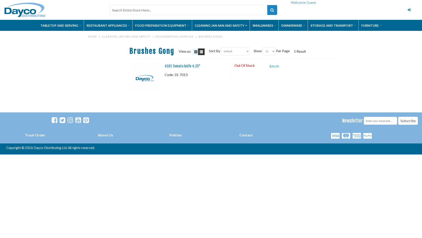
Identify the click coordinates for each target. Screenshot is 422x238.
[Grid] (196, 51)
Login (409, 10)
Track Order (35, 135)
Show (258, 51)
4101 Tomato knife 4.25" (182, 66)
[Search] (272, 10)
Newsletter (352, 121)
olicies (177, 135)
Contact (246, 135)
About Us (105, 135)
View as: (185, 51)
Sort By (214, 51)
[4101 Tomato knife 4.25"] (144, 78)
